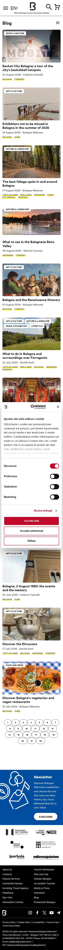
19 (53, 734)
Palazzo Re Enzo (11, 878)
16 (27, 734)
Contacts (7, 874)
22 (40, 740)
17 (36, 734)
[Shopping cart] (57, 7)
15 (18, 734)
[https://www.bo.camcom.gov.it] (46, 847)
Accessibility (38, 922)
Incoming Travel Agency (15, 888)
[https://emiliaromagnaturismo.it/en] (46, 860)
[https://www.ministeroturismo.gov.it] (17, 835)
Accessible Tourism (44, 883)
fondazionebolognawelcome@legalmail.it (26, 944)
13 (52, 728)
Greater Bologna (42, 878)
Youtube (51, 913)
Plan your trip (41, 874)
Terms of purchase (11, 925)
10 (27, 728)
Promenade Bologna (44, 902)
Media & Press (41, 888)
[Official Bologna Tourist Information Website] (33, 6)
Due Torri (7, 897)
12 (44, 728)
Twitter (44, 913)
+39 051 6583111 (48, 938)
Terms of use (52, 922)
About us (7, 869)
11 (35, 728)
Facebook (37, 913)
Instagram (30, 913)
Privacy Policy (9, 922)
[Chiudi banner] (58, 407)
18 (45, 734)
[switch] (54, 476)
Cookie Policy (24, 922)
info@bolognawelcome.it (20, 941)
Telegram (59, 913)
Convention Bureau (12, 883)
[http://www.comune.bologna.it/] (17, 860)
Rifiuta (32, 541)
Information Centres (12, 902)
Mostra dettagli (43, 510)
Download (39, 892)
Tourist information (44, 869)
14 (10, 734)
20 (22, 740)
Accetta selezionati (31, 531)
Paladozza (7, 892)
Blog (36, 897)
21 (32, 740)
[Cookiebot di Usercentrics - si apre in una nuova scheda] (34, 407)
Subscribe (45, 816)
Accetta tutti (31, 520)
